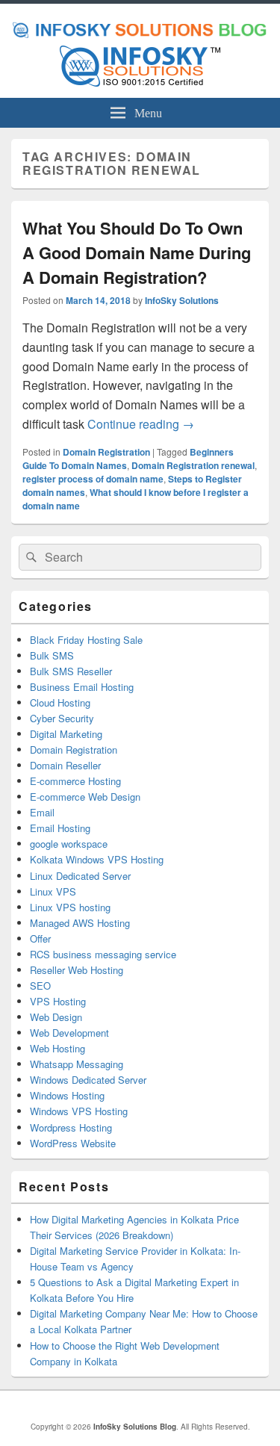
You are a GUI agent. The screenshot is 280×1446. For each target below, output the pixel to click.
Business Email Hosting (82, 687)
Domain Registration (106, 452)
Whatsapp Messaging (76, 1064)
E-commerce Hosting (75, 781)
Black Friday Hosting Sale (86, 640)
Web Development (69, 1032)
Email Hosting (60, 828)
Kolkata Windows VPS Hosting (97, 859)
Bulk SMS (52, 655)
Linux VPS (53, 891)
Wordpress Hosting (71, 1127)
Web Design (56, 1017)
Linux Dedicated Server (80, 876)
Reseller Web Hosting (76, 970)
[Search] (30, 557)
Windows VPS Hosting (79, 1111)
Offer (40, 938)
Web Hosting (57, 1048)
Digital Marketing (66, 734)
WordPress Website (73, 1143)
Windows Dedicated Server (88, 1080)
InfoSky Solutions (182, 300)
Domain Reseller (65, 765)
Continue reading (140, 423)
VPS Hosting (58, 1001)
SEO (40, 985)
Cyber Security (62, 718)
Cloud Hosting (60, 702)
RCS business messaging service (103, 954)
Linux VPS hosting (70, 907)
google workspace (69, 844)
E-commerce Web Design (85, 796)
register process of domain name (93, 478)
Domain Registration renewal (193, 465)
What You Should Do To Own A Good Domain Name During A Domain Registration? (136, 252)
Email (42, 812)
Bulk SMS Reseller (71, 671)
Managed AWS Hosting (80, 923)
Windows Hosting (67, 1095)
